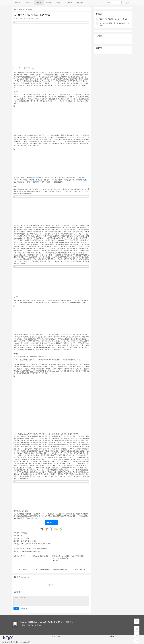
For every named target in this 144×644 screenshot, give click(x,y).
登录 (16, 609)
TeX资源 (39, 3)
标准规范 (29, 9)
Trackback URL (31, 518)
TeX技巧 (18, 3)
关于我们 (23, 625)
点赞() (52, 522)
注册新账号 (24, 609)
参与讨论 (80, 516)
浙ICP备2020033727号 (23, 642)
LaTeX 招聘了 (22, 569)
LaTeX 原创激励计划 (42, 569)
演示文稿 (49, 3)
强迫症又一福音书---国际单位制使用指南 (33, 549)
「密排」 (85, 180)
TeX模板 (28, 3)
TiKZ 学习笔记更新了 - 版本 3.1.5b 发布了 (113, 19)
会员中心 (38, 625)
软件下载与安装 (80, 569)
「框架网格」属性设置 (34, 180)
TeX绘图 (70, 3)
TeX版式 (59, 3)
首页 (14, 9)
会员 (128, 3)
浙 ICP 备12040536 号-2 (64, 622)
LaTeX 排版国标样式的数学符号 (30, 551)
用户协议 (31, 625)
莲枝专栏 (80, 3)
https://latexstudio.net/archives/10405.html (36, 544)
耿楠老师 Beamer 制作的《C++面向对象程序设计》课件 (61, 569)
